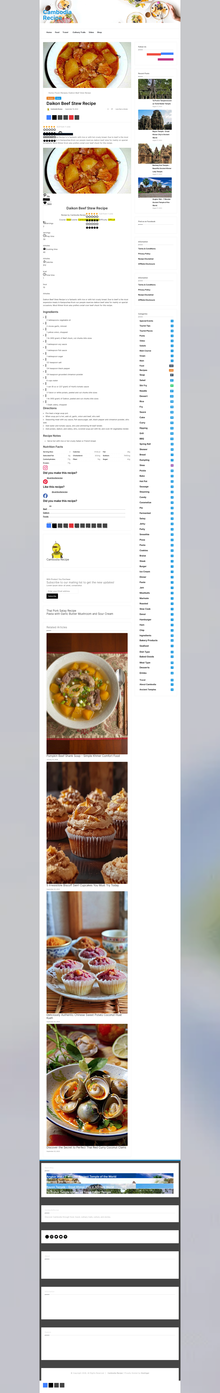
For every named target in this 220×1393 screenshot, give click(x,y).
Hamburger (145, 619)
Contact (48, 1268)
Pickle (143, 470)
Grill (142, 433)
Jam (142, 587)
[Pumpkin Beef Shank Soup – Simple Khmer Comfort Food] (87, 693)
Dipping (144, 428)
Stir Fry (143, 385)
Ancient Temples (148, 689)
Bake (142, 476)
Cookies (144, 550)
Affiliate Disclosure (146, 264)
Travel (65, 32)
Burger (143, 566)
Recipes (64, 93)
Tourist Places (146, 331)
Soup (142, 375)
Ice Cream (145, 571)
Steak (143, 561)
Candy (143, 497)
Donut (143, 614)
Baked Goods (147, 656)
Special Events (146, 321)
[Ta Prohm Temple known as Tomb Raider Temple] (155, 89)
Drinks (143, 673)
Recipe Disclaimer (146, 259)
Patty (142, 529)
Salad (142, 380)
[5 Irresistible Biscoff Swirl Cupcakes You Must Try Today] (87, 823)
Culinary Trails (79, 32)
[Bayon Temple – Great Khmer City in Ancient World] (155, 120)
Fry (141, 406)
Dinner (143, 577)
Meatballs (145, 593)
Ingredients (145, 635)
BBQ (142, 438)
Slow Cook (145, 609)
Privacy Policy (144, 254)
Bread (143, 454)
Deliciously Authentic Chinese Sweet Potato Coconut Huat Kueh (84, 1016)
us (50, 506)
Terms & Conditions (147, 248)
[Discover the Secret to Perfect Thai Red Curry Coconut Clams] (87, 1085)
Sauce (143, 412)
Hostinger (145, 1373)
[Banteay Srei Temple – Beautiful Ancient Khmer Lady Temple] (155, 154)
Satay (143, 518)
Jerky (142, 523)
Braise (143, 555)
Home (49, 32)
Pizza (142, 539)
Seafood (144, 645)
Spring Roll (145, 444)
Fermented (145, 513)
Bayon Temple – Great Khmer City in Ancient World (161, 134)
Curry (142, 422)
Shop (99, 32)
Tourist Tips (145, 326)
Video (91, 32)
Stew (58, 98)
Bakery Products (149, 640)
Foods (45, 516)
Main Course (145, 351)
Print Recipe (67, 134)
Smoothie (144, 534)
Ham (142, 625)
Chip (142, 630)
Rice (142, 401)
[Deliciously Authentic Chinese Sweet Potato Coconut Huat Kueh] (87, 952)
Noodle (143, 391)
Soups (142, 356)
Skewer (143, 449)
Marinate (144, 598)
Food (57, 32)
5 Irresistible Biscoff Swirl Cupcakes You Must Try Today (83, 885)
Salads (143, 346)
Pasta (142, 336)
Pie (141, 508)
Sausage (144, 486)
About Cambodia (148, 684)
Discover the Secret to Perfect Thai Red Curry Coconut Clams (86, 1147)
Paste (142, 582)
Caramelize (145, 502)
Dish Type (145, 652)
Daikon (46, 513)
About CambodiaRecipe (55, 1263)
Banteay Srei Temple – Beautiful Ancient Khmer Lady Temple (162, 168)
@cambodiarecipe (55, 478)
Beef (45, 509)
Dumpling (144, 460)
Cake (142, 417)
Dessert (144, 396)
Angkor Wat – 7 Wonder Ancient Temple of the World (162, 202)
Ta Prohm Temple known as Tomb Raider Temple (79, 1192)
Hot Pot (143, 481)
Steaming (144, 492)
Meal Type (145, 662)
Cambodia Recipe (56, 109)
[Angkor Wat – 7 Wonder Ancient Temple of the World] (155, 187)
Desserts (145, 667)
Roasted (144, 603)
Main (142, 361)
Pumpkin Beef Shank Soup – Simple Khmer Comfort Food (83, 755)
